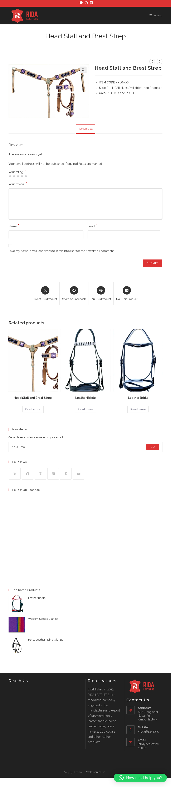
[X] (15, 474)
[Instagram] (86, 3)
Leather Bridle (85, 397)
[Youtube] (78, 474)
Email (92, 226)
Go (153, 447)
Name (14, 226)
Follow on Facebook (26, 489)
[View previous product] (152, 61)
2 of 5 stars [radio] (14, 176)
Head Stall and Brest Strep (33, 397)
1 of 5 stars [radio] (10, 176)
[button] (83, 70)
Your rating (17, 172)
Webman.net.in (95, 772)
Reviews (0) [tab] (85, 128)
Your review (18, 184)
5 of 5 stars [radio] (25, 176)
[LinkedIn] (91, 3)
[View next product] (159, 61)
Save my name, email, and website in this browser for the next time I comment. (61, 251)
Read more (32, 409)
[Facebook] (81, 3)
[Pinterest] (66, 474)
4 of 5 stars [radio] (21, 176)
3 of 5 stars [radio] (17, 176)
